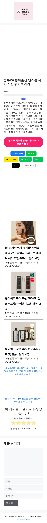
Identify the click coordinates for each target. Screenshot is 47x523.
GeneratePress (23, 519)
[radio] (13, 423)
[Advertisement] (23, 53)
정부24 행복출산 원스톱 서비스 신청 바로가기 (23, 142)
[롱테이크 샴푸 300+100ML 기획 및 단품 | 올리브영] (23, 343)
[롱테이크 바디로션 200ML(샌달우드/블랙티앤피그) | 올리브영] (23, 295)
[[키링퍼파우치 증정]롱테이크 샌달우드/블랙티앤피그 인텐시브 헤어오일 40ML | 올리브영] (23, 244)
